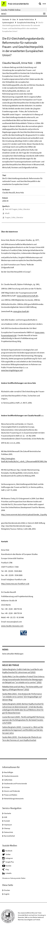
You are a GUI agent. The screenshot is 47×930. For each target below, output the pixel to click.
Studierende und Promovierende (15, 783)
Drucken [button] (7, 890)
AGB (5, 817)
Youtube (8, 866)
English (6, 894)
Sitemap (7, 828)
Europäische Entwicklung (26, 22)
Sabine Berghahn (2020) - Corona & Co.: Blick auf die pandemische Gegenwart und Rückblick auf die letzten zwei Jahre (22, 730)
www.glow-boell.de (20, 311)
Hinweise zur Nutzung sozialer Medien (13, 878)
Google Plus (9, 862)
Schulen (7, 787)
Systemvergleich (8, 22)
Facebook (8, 851)
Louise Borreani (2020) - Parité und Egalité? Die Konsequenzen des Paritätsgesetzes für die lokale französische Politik (23, 720)
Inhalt (7, 213)
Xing (7, 869)
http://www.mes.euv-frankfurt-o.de (15, 583)
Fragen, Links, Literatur (14, 217)
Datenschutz (8, 832)
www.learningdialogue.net (11, 370)
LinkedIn (8, 873)
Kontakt (7, 821)
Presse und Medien (10, 795)
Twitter (7, 854)
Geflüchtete (8, 780)
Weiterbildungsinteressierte (14, 798)
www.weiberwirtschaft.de (27, 295)
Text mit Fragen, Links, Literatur (17, 209)
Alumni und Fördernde (12, 791)
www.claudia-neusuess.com (12, 626)
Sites (14, 19)
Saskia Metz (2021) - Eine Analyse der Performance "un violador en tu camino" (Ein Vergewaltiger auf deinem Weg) (22, 697)
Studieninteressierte (11, 776)
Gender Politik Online (10, 9)
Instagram (9, 858)
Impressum (8, 825)
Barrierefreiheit (9, 836)
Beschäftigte (8, 772)
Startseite (5, 19)
